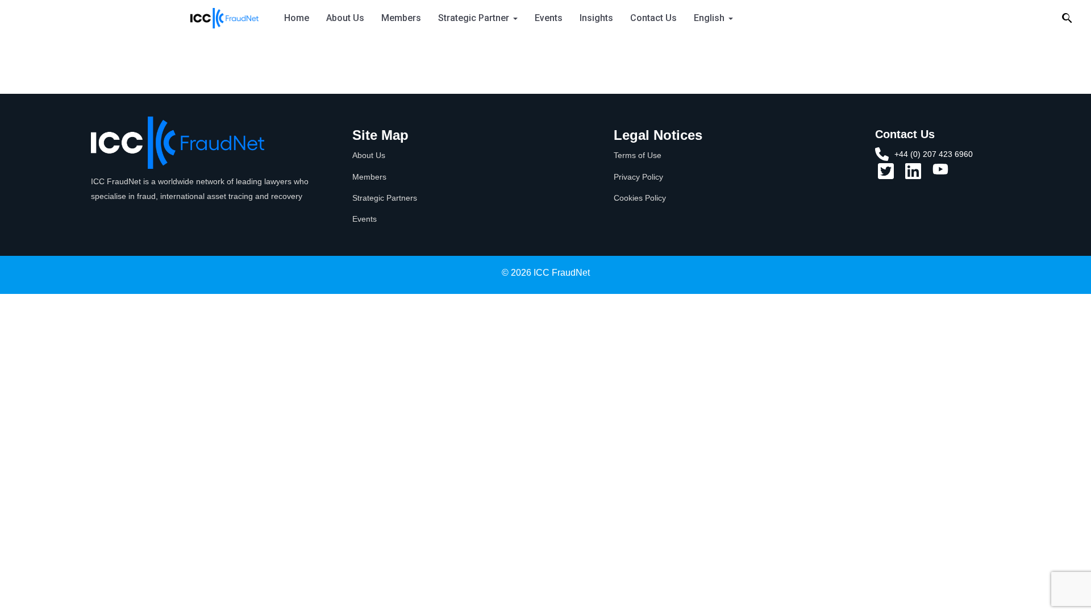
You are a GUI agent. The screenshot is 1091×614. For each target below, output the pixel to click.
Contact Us (653, 18)
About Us (345, 18)
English (709, 18)
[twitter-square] (886, 175)
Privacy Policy (638, 176)
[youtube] (940, 173)
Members (401, 18)
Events (549, 18)
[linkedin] (913, 175)
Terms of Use (637, 155)
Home (296, 18)
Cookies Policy (640, 197)
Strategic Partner (473, 18)
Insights (596, 18)
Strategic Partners (384, 197)
